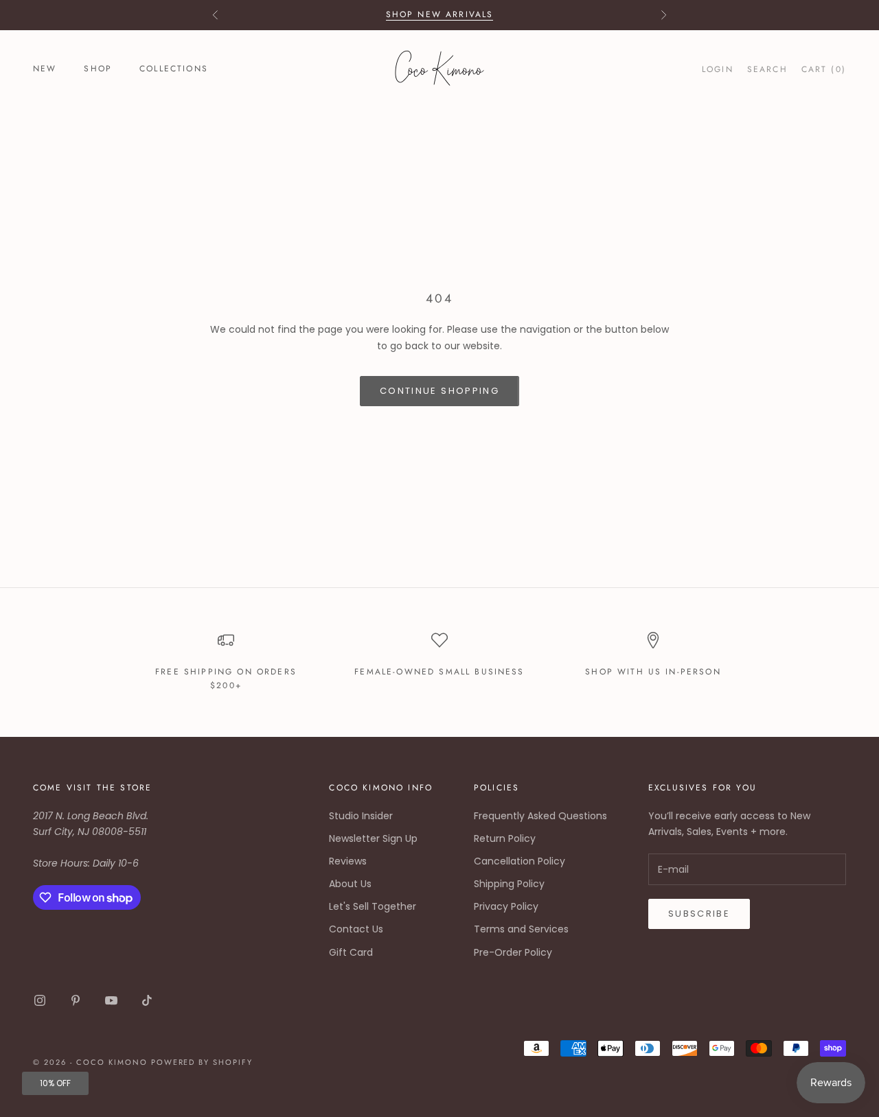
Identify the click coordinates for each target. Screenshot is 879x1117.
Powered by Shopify (202, 1062)
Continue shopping (439, 390)
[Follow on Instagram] (40, 1000)
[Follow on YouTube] (111, 1000)
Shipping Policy (509, 884)
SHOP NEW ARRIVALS (440, 14)
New (44, 68)
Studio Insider (361, 816)
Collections (173, 68)
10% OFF (55, 1083)
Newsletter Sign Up (373, 838)
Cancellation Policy (519, 861)
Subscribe (699, 913)
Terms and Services (521, 929)
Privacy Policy (506, 906)
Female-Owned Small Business (439, 672)
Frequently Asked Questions (540, 816)
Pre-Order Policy (513, 952)
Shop (98, 68)
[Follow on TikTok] (147, 1000)
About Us (350, 884)
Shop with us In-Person (653, 672)
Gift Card (351, 952)
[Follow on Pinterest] (75, 1000)
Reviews (348, 861)
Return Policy (505, 838)
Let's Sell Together (372, 906)
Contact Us (356, 929)
